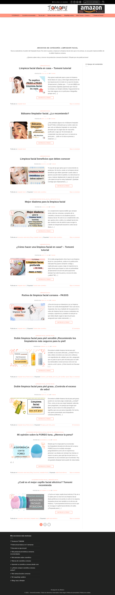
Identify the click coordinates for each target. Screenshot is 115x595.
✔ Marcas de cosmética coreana (20, 561)
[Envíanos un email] (77, 2)
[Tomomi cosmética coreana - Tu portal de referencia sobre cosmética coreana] (57, 9)
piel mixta (48, 425)
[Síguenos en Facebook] (71, 2)
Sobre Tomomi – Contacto (82, 15)
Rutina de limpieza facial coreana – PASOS (45, 295)
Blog (47, 199)
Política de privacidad (73, 592)
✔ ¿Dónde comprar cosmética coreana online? (22, 569)
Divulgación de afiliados (57, 590)
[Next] (49, 524)
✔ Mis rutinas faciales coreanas (20, 573)
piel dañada (49, 376)
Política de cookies (85, 592)
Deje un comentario (75, 104)
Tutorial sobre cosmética (39, 192)
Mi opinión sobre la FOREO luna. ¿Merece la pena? (45, 434)
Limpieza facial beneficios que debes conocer (45, 159)
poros (53, 425)
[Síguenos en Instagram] (74, 2)
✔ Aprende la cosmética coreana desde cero (24, 564)
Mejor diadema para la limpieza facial (45, 201)
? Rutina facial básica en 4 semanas (21, 544)
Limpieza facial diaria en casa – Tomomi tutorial (45, 68)
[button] (60, 2)
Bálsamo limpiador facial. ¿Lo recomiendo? (45, 113)
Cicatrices (43, 376)
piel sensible (61, 376)
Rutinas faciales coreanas (54, 15)
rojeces (67, 376)
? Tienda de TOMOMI (17, 541)
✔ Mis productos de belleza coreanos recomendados (22, 553)
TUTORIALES (15, 15)
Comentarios (76, 328)
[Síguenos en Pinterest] (80, 2)
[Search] (103, 2)
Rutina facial (50, 335)
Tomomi (53, 73)
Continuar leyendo (45, 97)
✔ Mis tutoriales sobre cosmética (20, 557)
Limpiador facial (45, 65)
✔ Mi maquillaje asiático (18, 577)
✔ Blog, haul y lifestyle (17, 580)
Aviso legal (62, 592)
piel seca (55, 376)
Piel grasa (43, 425)
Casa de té (49, 432)
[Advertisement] (57, 30)
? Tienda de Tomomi (98, 15)
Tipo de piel (41, 15)
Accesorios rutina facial (38, 199)
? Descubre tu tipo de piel (18, 548)
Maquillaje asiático (69, 15)
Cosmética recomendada (28, 15)
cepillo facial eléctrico (61, 472)
